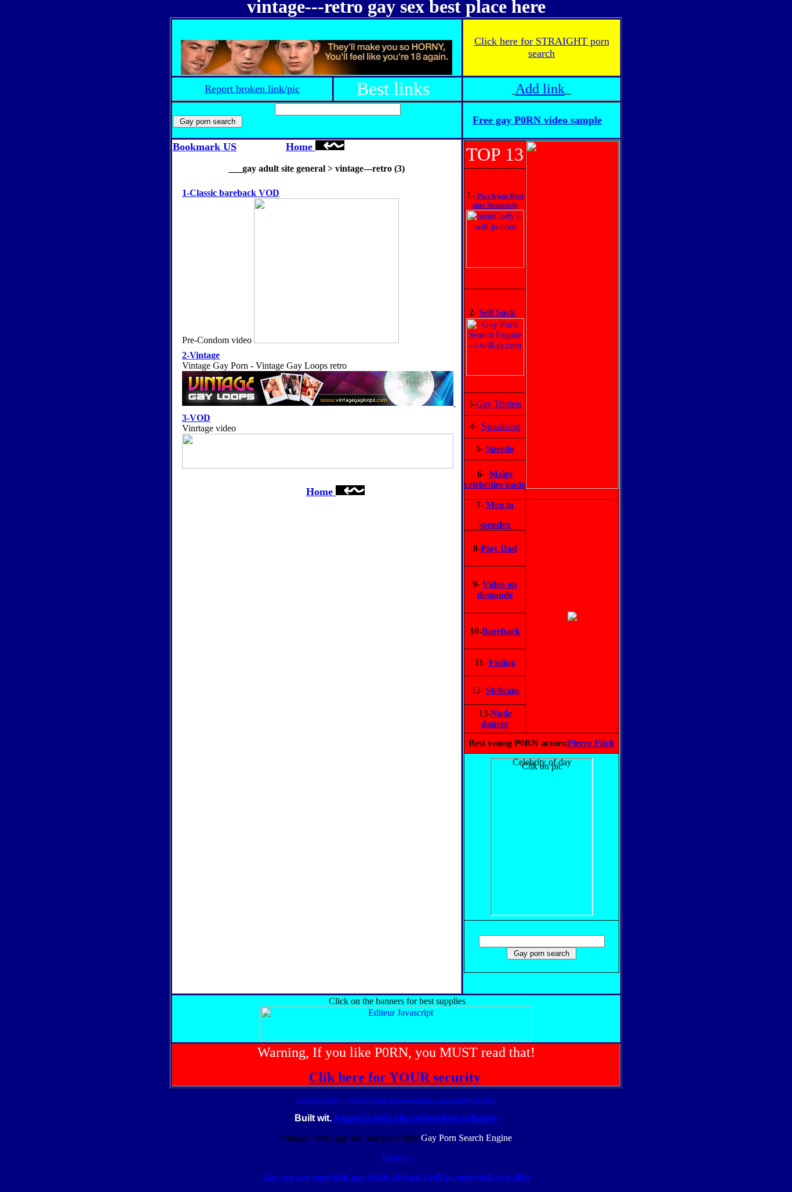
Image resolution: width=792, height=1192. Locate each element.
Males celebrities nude (494, 479)
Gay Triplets (498, 404)
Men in (500, 505)
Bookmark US (205, 146)
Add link (540, 88)
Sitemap (396, 1157)
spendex (495, 524)
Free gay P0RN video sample (537, 120)
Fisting (502, 662)
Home (300, 146)
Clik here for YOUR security (395, 1077)
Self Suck (497, 312)
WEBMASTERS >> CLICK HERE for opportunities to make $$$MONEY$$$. (396, 1100)
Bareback (501, 631)
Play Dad (499, 548)
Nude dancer (496, 718)
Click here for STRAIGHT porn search (541, 47)
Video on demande (497, 589)
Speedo (500, 448)
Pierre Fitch (591, 743)
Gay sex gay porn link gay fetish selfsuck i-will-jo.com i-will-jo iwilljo (396, 1177)
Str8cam (502, 690)
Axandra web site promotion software (415, 1118)
